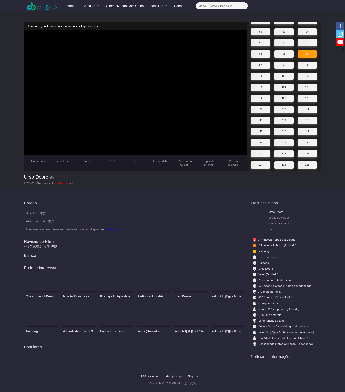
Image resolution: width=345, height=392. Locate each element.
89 (284, 31)
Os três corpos (265, 257)
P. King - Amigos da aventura (120, 296)
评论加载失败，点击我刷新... (42, 246)
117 (307, 131)
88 (260, 31)
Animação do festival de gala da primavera (282, 326)
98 (284, 65)
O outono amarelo (267, 314)
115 (261, 131)
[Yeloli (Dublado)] (154, 317)
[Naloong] (42, 317)
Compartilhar (160, 161)
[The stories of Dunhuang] (42, 283)
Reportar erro (63, 161)
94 (260, 53)
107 (284, 98)
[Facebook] (340, 26)
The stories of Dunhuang (43, 296)
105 (307, 87)
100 (260, 76)
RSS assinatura (150, 376)
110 (284, 109)
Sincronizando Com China (125, 6)
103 (260, 87)
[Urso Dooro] (191, 283)
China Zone (90, 6)
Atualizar (88, 161)
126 (307, 164)
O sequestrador (265, 303)
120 (307, 142)
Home (71, 6)
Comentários (39, 161)
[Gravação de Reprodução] (299, 6)
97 (260, 65)
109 (260, 109)
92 (284, 42)
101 (284, 76)
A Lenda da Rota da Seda (80, 331)
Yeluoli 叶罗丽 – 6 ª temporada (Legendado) (283, 332)
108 (307, 98)
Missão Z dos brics (76, 296)
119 (284, 142)
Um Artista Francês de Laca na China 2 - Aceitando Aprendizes (281, 338)
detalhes (111, 229)
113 (284, 120)
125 (284, 164)
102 (307, 76)
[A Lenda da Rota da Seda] (79, 317)
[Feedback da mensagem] (309, 6)
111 (307, 109)
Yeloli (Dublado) (148, 331)
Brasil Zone (159, 6)
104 (284, 87)
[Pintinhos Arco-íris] (154, 283)
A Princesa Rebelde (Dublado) (275, 239)
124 (260, 164)
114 (307, 120)
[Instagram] (340, 34)
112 (261, 120)
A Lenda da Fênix (267, 291)
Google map (174, 376)
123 (307, 153)
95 (284, 53)
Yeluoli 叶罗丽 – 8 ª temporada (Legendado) (242, 331)
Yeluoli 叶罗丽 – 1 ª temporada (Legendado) (204, 331)
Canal (178, 6)
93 (307, 42)
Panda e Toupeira (112, 331)
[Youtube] (340, 42)
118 (261, 142)
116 (284, 131)
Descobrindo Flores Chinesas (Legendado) (283, 343)
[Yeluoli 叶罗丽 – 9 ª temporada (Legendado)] (228, 283)
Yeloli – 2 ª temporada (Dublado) (276, 309)
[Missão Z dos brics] (79, 283)
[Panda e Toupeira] (116, 317)
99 (307, 65)
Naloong (32, 331)
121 (260, 153)
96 (307, 53)
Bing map (193, 376)
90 (307, 31)
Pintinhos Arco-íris (150, 296)
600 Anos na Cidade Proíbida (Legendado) (282, 285)
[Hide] (343, 49)
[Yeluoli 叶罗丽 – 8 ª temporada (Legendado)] (228, 317)
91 (260, 42)
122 (284, 153)
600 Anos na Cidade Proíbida (274, 297)
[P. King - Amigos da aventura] (116, 283)
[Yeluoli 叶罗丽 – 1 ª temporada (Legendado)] (191, 317)
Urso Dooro (36, 177)
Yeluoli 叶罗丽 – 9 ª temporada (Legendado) (242, 296)
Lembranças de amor (269, 320)
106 (260, 98)
